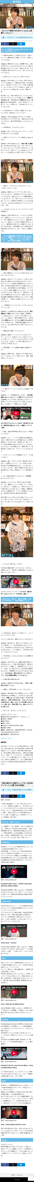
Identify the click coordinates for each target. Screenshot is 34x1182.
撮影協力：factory (6, 738)
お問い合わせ (19, 1175)
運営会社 (13, 1175)
